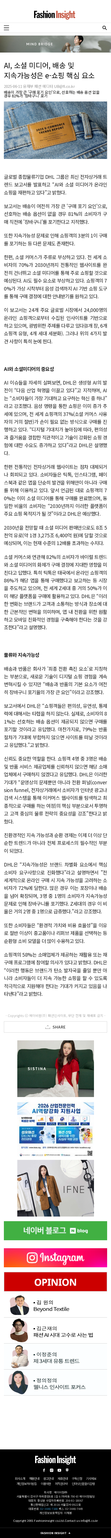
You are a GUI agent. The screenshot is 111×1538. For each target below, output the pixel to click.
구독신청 (77, 1478)
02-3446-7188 (49, 1509)
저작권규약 (61, 1483)
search (104, 28)
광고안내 (48, 1478)
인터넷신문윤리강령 (83, 1483)
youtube (59, 1470)
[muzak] (55, 1188)
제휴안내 (63, 1478)
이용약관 (46, 1483)
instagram (51, 1470)
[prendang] (55, 1128)
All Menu (6, 28)
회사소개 (20, 1478)
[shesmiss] (55, 1068)
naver (67, 1470)
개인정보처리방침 (27, 1483)
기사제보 (91, 1478)
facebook (44, 1470)
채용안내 (34, 1478)
